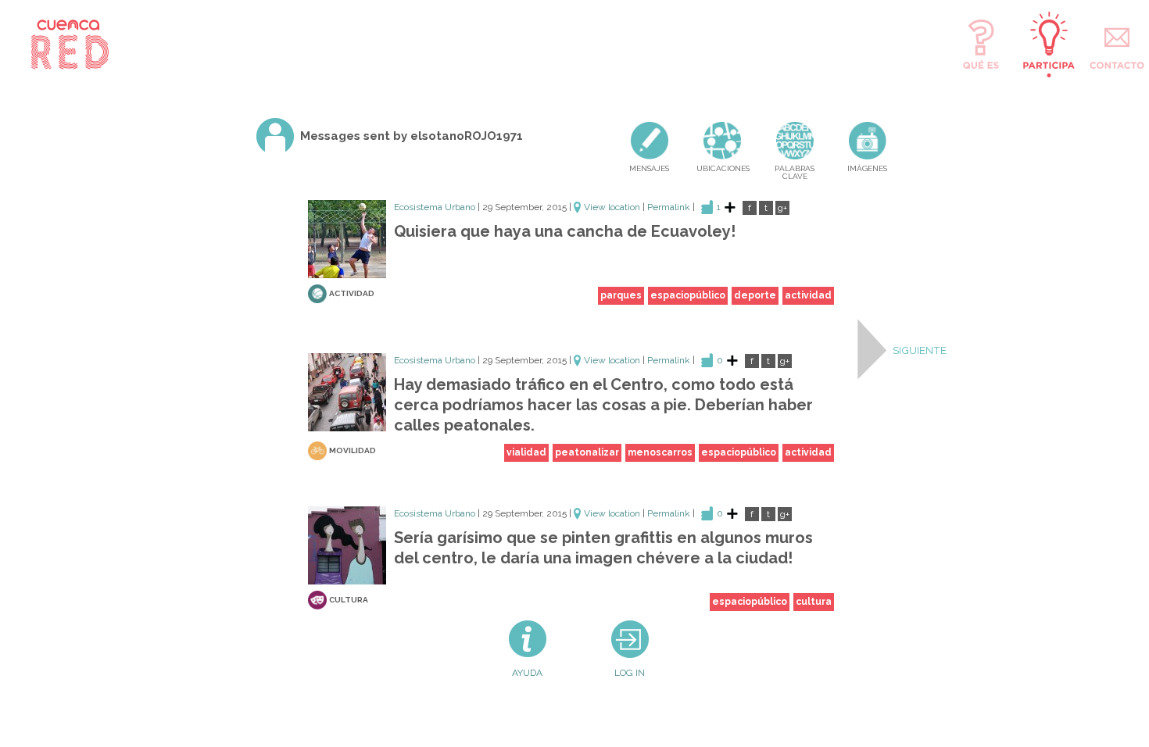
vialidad (526, 452)
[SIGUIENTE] (872, 348)
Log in (629, 672)
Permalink (668, 207)
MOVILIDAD (352, 449)
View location (612, 207)
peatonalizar (587, 452)
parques (621, 295)
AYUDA (527, 672)
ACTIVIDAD (351, 293)
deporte (755, 295)
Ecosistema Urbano (434, 207)
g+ (782, 207)
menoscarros (660, 452)
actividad (808, 295)
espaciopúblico (687, 295)
